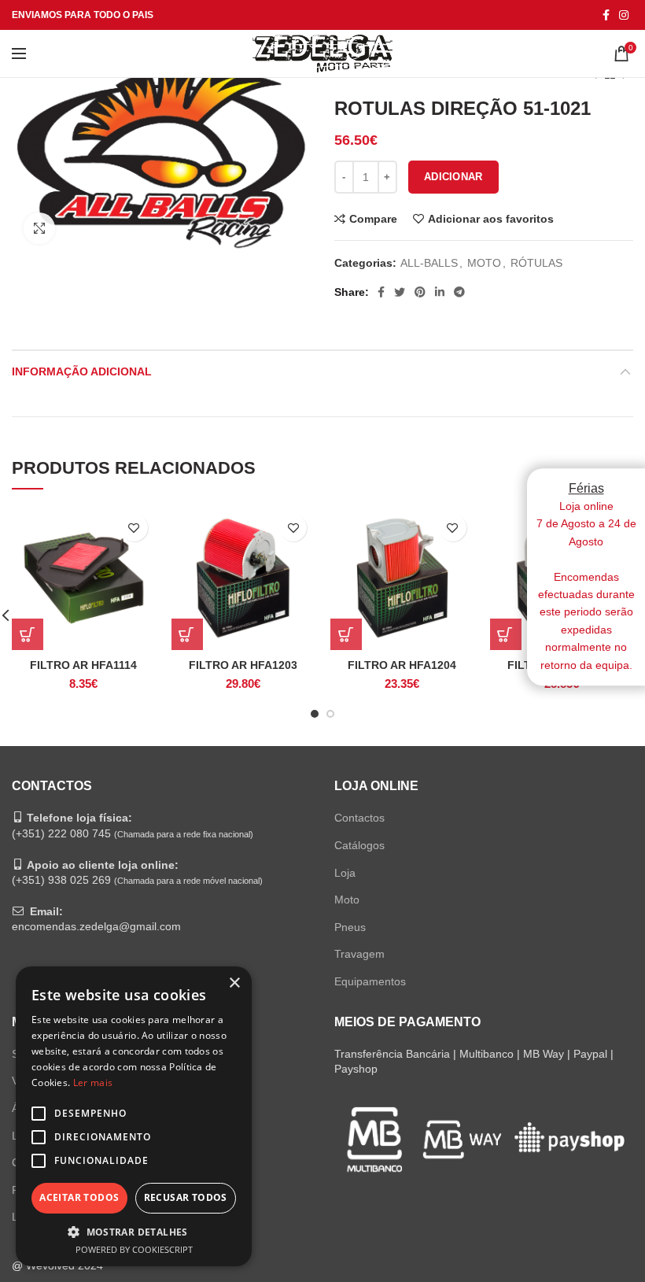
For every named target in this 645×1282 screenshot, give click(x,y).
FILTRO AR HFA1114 (83, 665)
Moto (346, 899)
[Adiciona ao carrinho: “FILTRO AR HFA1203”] (187, 634)
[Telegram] (459, 292)
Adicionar (453, 177)
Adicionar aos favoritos (491, 218)
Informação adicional (82, 371)
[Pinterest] (420, 292)
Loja (345, 872)
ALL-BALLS (429, 263)
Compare (373, 218)
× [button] (234, 983)
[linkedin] (439, 292)
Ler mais (92, 1082)
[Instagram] (623, 15)
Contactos (359, 817)
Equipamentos (370, 981)
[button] (133, 1232)
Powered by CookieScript (134, 1249)
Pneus (350, 927)
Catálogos (359, 845)
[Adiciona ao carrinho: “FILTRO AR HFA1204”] (346, 634)
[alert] (134, 1116)
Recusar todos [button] (185, 1197)
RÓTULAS (536, 263)
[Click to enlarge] (39, 228)
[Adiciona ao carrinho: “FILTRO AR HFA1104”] (506, 634)
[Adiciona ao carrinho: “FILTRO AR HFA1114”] (27, 634)
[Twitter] (399, 292)
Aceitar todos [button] (79, 1197)
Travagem (359, 954)
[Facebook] (606, 15)
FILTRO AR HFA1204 (402, 665)
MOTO (484, 263)
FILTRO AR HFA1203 (243, 665)
